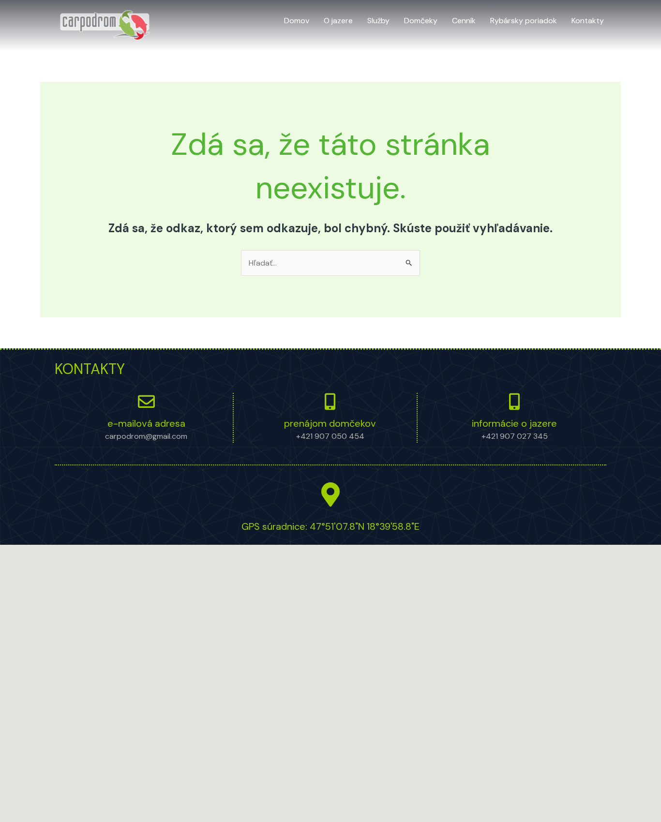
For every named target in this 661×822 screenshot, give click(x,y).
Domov (296, 20)
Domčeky (420, 20)
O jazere (338, 20)
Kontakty (587, 20)
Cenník (464, 20)
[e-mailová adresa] (146, 401)
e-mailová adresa (146, 423)
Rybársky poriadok (523, 20)
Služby (378, 20)
